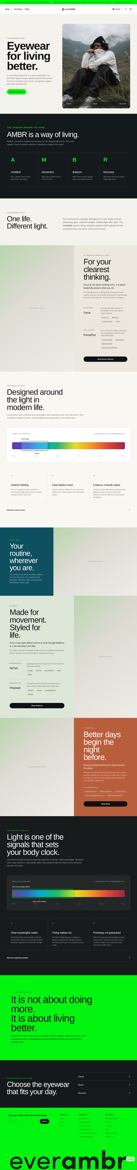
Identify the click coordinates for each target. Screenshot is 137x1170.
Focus (104, 1076)
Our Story (18, 9)
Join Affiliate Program (112, 1118)
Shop (7, 9)
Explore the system (16, 92)
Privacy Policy (110, 1136)
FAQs (27, 9)
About (107, 1122)
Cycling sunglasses (85, 1129)
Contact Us (109, 1126)
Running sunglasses (85, 1126)
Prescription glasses (85, 1122)
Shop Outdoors (37, 705)
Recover (104, 1093)
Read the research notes (16, 510)
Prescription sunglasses (86, 1136)
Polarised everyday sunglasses (88, 1133)
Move (104, 1085)
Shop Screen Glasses (106, 359)
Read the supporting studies (17, 958)
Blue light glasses (84, 1118)
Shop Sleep (105, 804)
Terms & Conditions (111, 1133)
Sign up (44, 1121)
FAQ (107, 1129)
